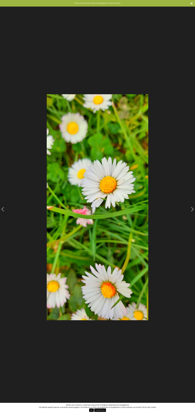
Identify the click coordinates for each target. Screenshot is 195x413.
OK (91, 410)
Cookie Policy (100, 410)
